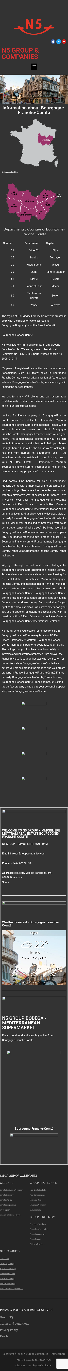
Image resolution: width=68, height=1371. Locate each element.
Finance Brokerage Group (10, 1215)
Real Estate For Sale (38, 1190)
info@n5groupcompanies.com (27, 853)
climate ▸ (34, 982)
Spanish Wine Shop (8, 1269)
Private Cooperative (8, 1205)
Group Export (35, 1239)
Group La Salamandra (39, 1229)
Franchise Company (38, 1205)
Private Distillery (7, 1195)
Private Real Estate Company (11, 1190)
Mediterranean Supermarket (11, 1289)
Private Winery (6, 1200)
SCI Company (35, 1210)
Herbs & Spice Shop (7, 1284)
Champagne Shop (7, 1264)
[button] (34, 67)
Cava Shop (4, 1259)
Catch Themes (44, 1365)
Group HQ (6, 1317)
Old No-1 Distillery (37, 1244)
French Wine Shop (7, 1274)
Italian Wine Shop (7, 1279)
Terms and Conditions (14, 1323)
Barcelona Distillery (38, 1224)
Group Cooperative (37, 1234)
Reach (4, 1336)
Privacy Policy (9, 1330)
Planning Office (36, 1200)
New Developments (37, 1195)
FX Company (5, 1210)
